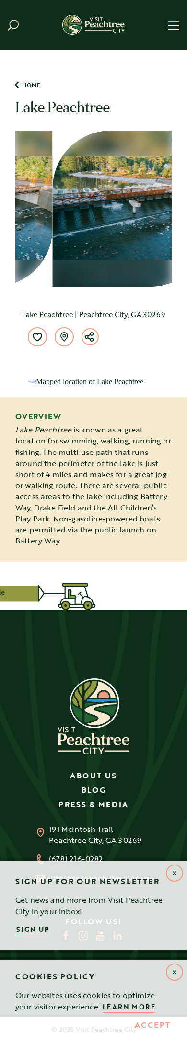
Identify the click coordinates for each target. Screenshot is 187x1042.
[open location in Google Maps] (85, 381)
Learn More (129, 1006)
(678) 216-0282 (76, 859)
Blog (93, 790)
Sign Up (33, 929)
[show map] (64, 336)
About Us (93, 775)
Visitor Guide (40, 592)
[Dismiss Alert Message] (174, 972)
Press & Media (93, 804)
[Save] (37, 336)
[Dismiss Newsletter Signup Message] (174, 873)
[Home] (93, 24)
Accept (153, 1025)
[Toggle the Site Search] (13, 25)
